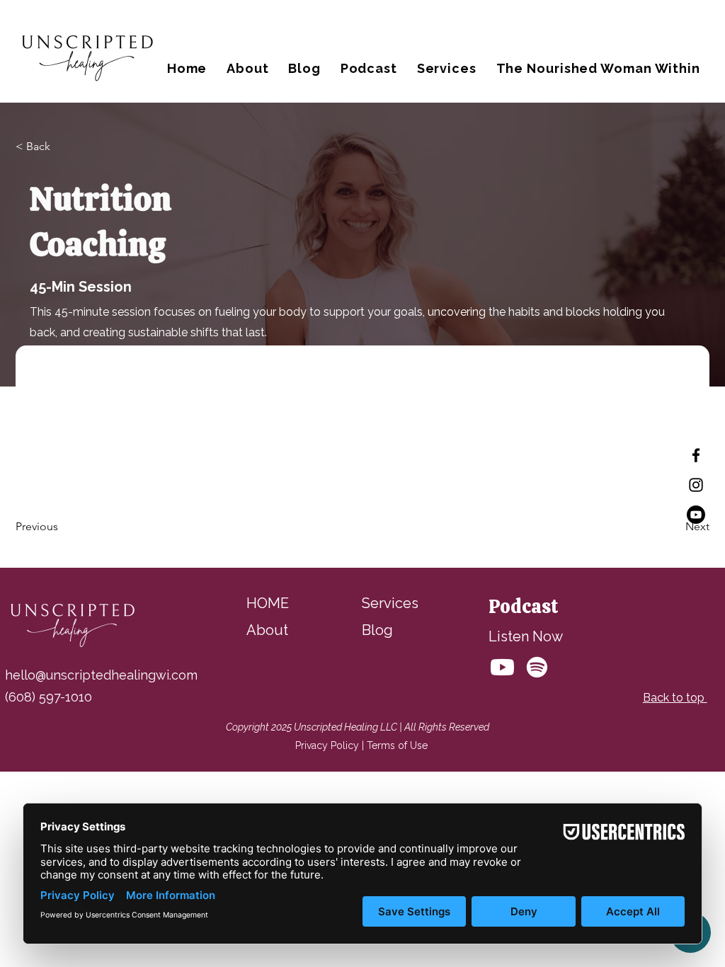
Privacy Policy (327, 745)
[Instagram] (696, 485)
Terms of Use (397, 745)
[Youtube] (696, 514)
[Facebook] (696, 455)
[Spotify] (537, 667)
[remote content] (361, 416)
